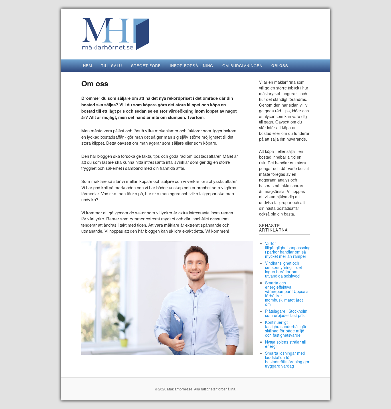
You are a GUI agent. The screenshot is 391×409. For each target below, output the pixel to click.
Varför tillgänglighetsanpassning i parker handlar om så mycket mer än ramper (288, 249)
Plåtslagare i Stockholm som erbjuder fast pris (286, 313)
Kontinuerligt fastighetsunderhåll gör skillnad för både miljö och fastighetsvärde (286, 328)
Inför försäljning (191, 65)
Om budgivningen (242, 65)
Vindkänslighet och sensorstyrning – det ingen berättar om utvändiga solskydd (283, 269)
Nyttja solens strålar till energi (285, 344)
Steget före (146, 65)
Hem (87, 65)
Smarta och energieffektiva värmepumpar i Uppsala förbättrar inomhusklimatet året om (287, 293)
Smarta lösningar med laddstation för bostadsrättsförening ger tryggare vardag (287, 359)
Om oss (279, 65)
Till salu (111, 65)
